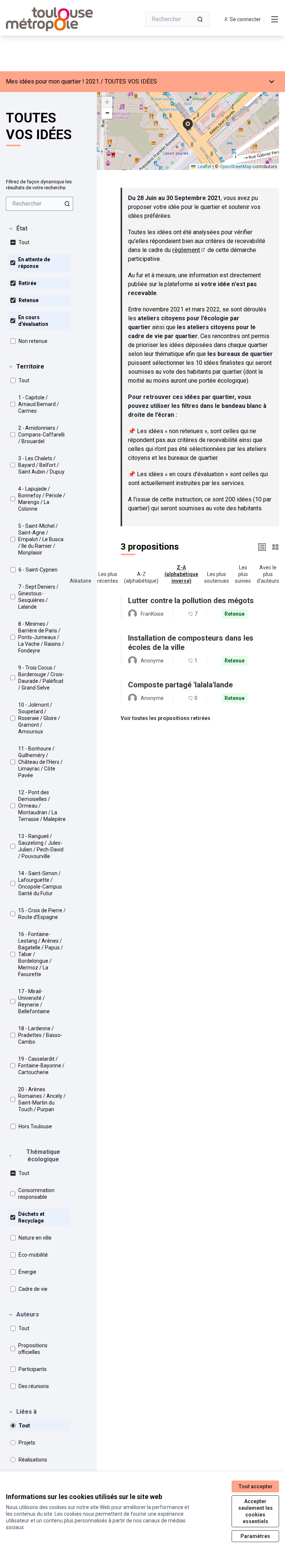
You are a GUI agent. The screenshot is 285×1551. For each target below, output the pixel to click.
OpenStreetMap (235, 166)
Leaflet (204, 166)
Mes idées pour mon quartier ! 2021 (52, 81)
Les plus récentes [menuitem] (107, 577)
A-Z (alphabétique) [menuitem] (141, 577)
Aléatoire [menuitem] (80, 581)
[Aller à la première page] (55, 19)
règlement (189, 249)
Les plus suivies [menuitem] (243, 574)
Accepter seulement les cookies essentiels (255, 1511)
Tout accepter (255, 1486)
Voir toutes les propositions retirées (165, 718)
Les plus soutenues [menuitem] (216, 577)
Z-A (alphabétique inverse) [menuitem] (181, 574)
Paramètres (255, 1536)
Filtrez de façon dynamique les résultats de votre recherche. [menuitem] (39, 184)
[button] (18, 229)
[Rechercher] (200, 19)
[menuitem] (39, 204)
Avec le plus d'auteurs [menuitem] (268, 574)
